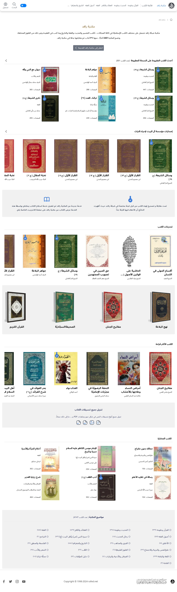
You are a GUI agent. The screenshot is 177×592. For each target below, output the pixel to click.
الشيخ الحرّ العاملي (148, 82)
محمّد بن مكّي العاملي (33, 111)
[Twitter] (10, 581)
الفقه (98, 5)
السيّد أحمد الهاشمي (90, 82)
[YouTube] (23, 581)
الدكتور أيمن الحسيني (146, 461)
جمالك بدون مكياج (144, 448)
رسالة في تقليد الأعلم (142, 477)
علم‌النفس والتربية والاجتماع (144, 455)
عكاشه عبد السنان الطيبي (132, 396)
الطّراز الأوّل (130, 175)
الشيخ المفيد (168, 278)
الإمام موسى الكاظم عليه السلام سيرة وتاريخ (81, 450)
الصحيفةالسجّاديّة (65, 326)
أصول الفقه (89, 5)
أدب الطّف (89, 477)
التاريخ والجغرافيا (77, 5)
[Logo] (172, 581)
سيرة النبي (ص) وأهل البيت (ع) (86, 457)
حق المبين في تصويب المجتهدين (98, 272)
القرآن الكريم (17, 326)
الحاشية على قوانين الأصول (130, 274)
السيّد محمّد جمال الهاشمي (31, 82)
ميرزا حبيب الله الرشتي (145, 490)
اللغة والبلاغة (93, 76)
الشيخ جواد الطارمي (133, 278)
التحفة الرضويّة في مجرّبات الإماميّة (98, 389)
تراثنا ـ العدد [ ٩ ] (89, 98)
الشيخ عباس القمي (166, 392)
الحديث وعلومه (120, 5)
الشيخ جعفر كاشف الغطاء (100, 278)
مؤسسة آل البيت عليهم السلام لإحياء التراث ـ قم (81, 111)
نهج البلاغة (161, 326)
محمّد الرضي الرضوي (102, 396)
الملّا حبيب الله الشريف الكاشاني (38, 180)
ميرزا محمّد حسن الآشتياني (37, 396)
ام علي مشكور (36, 461)
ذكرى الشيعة (31, 98)
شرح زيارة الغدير (33, 477)
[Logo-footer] (151, 581)
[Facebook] (4, 581)
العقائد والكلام (107, 5)
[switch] (23, 5)
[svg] (171, 19)
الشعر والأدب (35, 76)
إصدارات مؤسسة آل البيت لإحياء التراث (153, 131)
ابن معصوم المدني (134, 179)
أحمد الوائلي (73, 392)
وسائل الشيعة (144, 69)
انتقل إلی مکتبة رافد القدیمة (90, 48)
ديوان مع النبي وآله (31, 69)
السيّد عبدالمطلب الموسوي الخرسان (29, 490)
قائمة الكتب (147, 5)
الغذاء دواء (71, 388)
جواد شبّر (94, 490)
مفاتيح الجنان (113, 326)
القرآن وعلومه (133, 5)
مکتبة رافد (161, 5)
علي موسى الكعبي (91, 462)
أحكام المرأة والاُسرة (31, 448)
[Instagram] (17, 581)
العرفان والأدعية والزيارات (32, 484)
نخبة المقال (36, 175)
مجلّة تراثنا (93, 104)
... (68, 5)
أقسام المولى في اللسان (162, 272)
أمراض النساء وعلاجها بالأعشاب (130, 389)
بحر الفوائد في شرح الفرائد (36, 389)
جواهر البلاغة (91, 69)
